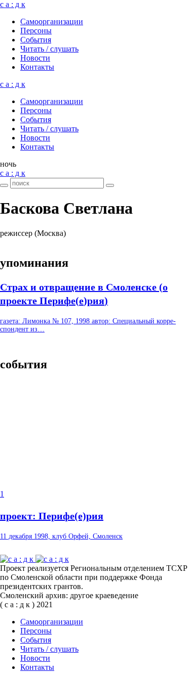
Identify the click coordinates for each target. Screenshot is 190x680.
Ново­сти (35, 58)
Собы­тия (35, 39)
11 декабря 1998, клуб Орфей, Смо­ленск (61, 536)
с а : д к (12, 4)
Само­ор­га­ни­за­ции (51, 21)
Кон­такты (37, 67)
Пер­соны (36, 30)
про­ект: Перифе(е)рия (51, 515)
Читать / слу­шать (49, 48)
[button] (8, 164)
